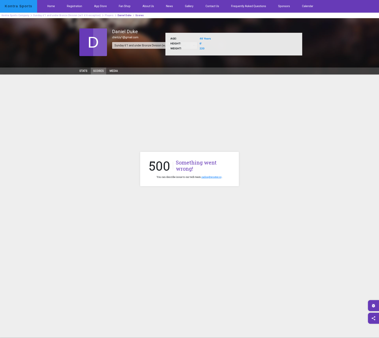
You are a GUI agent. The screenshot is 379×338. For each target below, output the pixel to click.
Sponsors (284, 6)
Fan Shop (124, 6)
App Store (100, 6)
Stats (83, 70)
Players (109, 15)
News (169, 6)
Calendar (307, 6)
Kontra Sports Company (15, 15)
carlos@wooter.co (211, 176)
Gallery (189, 6)
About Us (148, 6)
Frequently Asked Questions (248, 6)
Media (114, 70)
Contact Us (212, 6)
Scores (98, 70)
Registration (74, 6)
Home (51, 6)
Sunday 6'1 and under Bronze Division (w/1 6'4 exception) (67, 15)
